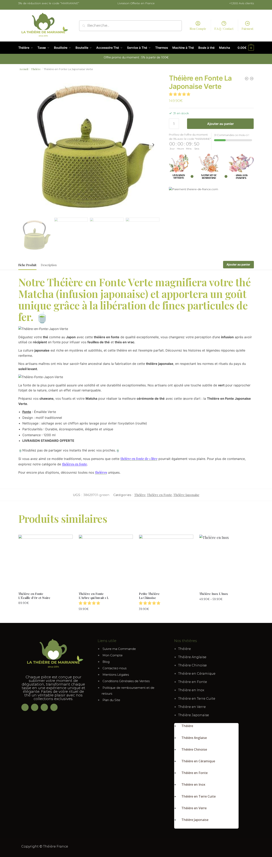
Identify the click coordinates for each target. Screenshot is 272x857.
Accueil (23, 69)
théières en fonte (74, 464)
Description (49, 265)
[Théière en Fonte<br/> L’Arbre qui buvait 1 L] (106, 562)
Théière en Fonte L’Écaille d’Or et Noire (34, 596)
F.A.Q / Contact (223, 29)
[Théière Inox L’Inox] (226, 562)
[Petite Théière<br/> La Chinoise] (166, 562)
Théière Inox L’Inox (213, 594)
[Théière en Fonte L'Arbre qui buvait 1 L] (252, 79)
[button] (180, 94)
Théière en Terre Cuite (196, 698)
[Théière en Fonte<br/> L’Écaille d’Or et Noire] (45, 562)
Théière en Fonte (159, 495)
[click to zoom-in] (89, 145)
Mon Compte (198, 29)
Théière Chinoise (192, 665)
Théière (36, 69)
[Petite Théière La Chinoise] (247, 79)
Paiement (247, 29)
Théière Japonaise (186, 495)
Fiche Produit (27, 265)
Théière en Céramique (196, 673)
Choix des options (226, 608)
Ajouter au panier (220, 124)
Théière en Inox (191, 690)
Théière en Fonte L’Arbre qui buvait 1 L (94, 596)
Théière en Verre (192, 707)
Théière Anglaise (192, 657)
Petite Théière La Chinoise (149, 596)
